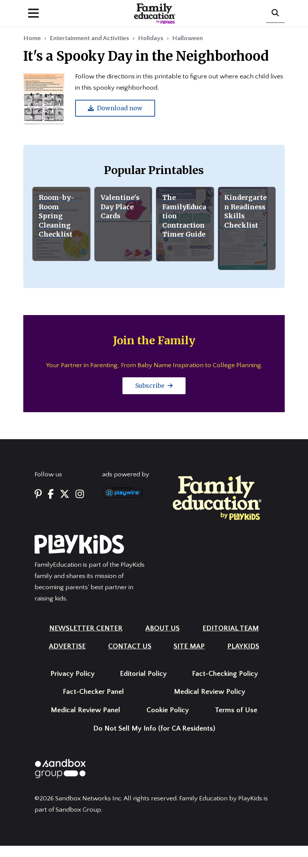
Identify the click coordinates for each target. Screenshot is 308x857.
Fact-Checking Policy (225, 674)
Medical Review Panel (85, 710)
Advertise (67, 646)
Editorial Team (230, 628)
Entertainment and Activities (89, 38)
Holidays (150, 38)
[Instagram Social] (79, 494)
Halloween (187, 38)
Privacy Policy (72, 674)
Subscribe (150, 385)
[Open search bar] (275, 13)
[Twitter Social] (64, 494)
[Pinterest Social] (38, 494)
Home (32, 38)
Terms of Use (236, 710)
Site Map (189, 646)
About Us (162, 628)
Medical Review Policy (209, 692)
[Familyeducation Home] (217, 497)
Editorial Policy (143, 674)
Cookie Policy (167, 710)
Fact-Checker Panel (93, 692)
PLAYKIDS (243, 646)
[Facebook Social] (51, 494)
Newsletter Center (85, 628)
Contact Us (129, 646)
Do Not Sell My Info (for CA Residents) (154, 728)
